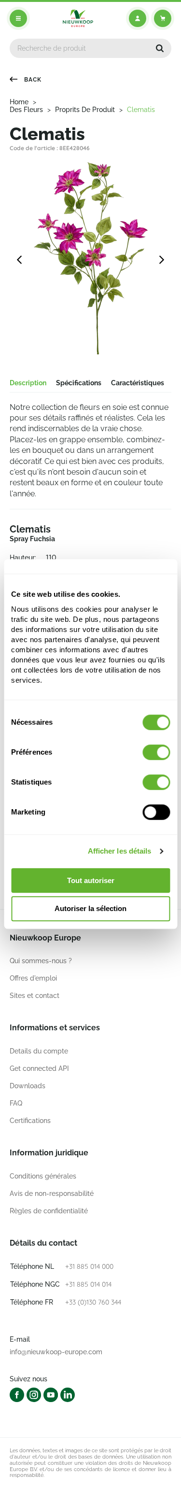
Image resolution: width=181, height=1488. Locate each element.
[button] (160, 48)
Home (19, 102)
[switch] (156, 752)
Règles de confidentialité (49, 1211)
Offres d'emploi (33, 978)
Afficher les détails (120, 851)
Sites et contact (34, 995)
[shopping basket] (162, 18)
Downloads (27, 1086)
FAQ (16, 1103)
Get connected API (39, 1068)
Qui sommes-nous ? (41, 961)
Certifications (30, 1120)
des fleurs (26, 109)
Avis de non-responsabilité (52, 1193)
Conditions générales (43, 1176)
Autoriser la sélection (90, 909)
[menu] (18, 18)
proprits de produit (85, 109)
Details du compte (39, 1051)
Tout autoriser (90, 880)
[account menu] (137, 18)
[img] (78, 18)
